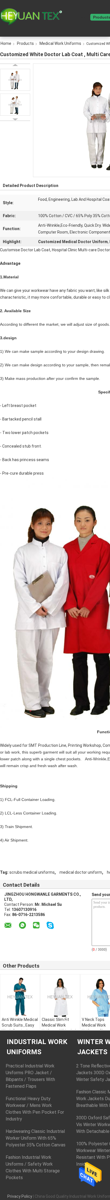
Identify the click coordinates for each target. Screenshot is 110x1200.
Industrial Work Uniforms (37, 1047)
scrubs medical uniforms (32, 872)
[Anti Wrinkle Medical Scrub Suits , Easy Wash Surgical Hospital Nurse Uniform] (20, 997)
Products (25, 43)
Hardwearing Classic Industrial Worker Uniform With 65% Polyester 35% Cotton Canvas (35, 1138)
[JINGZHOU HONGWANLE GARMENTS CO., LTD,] (31, 16)
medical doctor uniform (81, 872)
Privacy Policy (19, 1196)
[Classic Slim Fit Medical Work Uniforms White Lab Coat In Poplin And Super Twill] (60, 997)
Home (81, 17)
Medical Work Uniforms (60, 43)
